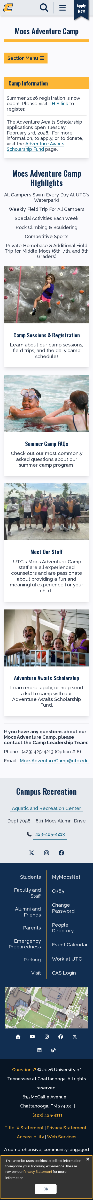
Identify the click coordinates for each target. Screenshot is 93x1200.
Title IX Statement (24, 1127)
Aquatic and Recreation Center (46, 808)
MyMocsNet (66, 877)
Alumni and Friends (28, 911)
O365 (58, 891)
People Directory (63, 927)
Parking (32, 959)
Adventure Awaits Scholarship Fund (35, 146)
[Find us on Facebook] (61, 853)
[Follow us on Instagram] (46, 1035)
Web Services (61, 1136)
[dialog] (46, 1177)
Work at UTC (67, 959)
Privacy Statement (67, 1127)
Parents (32, 928)
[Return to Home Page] (18, 1035)
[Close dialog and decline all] (88, 1159)
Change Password (63, 907)
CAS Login (64, 973)
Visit (36, 973)
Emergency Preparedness (25, 943)
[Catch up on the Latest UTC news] (53, 1048)
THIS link (58, 103)
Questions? (24, 1069)
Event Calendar (70, 944)
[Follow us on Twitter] (74, 1035)
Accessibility (30, 1136)
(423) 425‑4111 (48, 1115)
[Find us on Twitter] (31, 853)
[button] (46, 316)
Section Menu (22, 58)
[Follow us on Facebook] (60, 1035)
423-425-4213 (50, 834)
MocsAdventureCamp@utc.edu (54, 760)
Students (30, 877)
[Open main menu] (62, 7)
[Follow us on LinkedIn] (39, 1048)
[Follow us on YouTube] (32, 1035)
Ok (45, 1189)
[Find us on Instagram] (46, 853)
